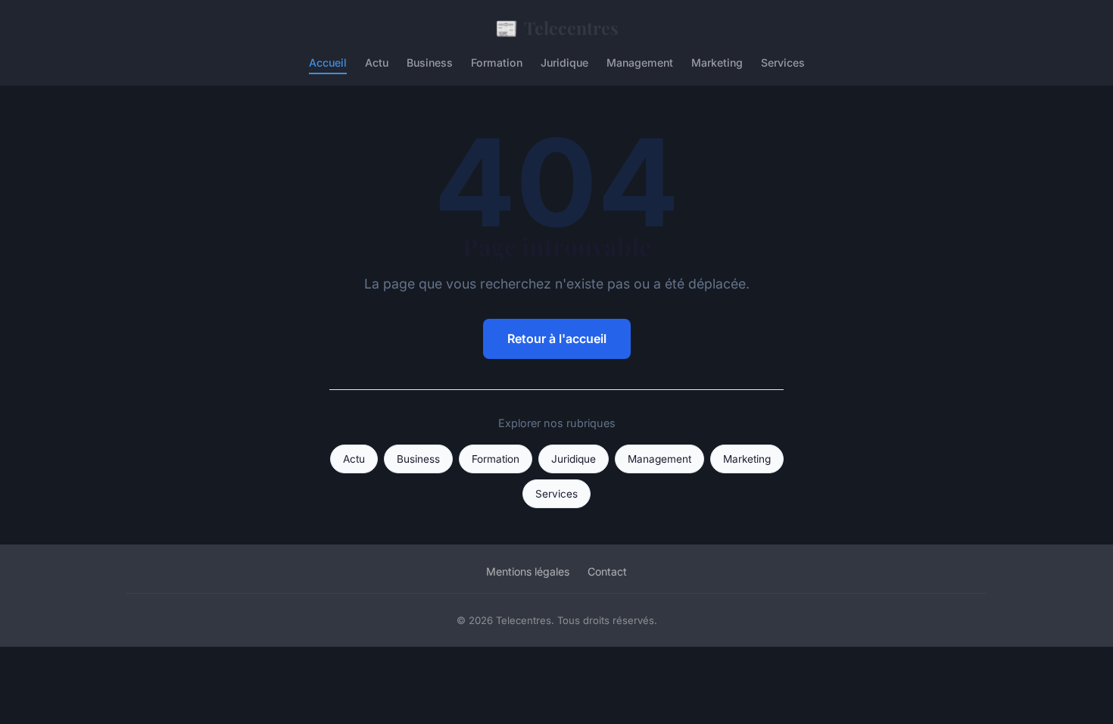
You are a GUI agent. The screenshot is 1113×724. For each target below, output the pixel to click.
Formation (496, 62)
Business (430, 62)
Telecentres (557, 27)
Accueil (328, 62)
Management (639, 62)
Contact (607, 571)
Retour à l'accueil (556, 338)
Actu (376, 62)
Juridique (564, 62)
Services (783, 62)
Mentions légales (527, 571)
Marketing (717, 62)
